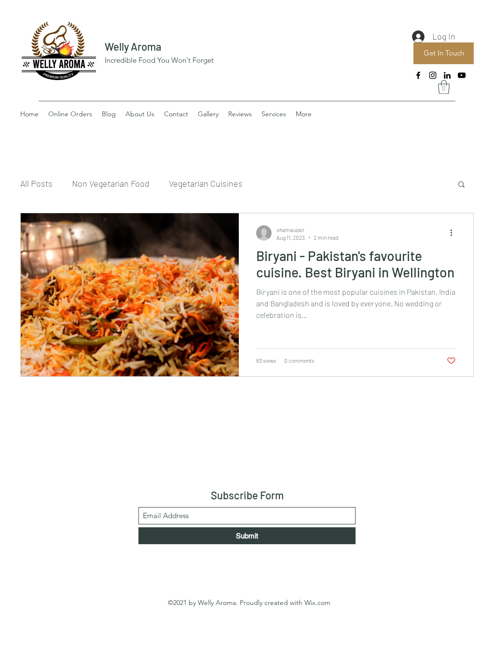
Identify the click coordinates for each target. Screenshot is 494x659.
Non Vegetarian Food (111, 183)
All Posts (36, 183)
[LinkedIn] (447, 75)
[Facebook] (418, 75)
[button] (444, 87)
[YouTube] (462, 75)
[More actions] (454, 233)
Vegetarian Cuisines (206, 183)
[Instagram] (433, 75)
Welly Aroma (133, 46)
